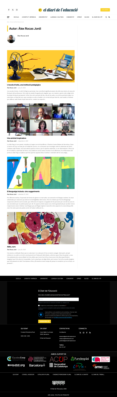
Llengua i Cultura (57, 17)
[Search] (109, 17)
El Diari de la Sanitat (81, 374)
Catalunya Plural (43, 374)
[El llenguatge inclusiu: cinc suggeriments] (41, 173)
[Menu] (8, 17)
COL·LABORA (105, 9)
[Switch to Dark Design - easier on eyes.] (106, 17)
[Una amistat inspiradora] (41, 119)
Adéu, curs (11, 247)
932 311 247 (62, 347)
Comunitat (70, 17)
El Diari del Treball (98, 374)
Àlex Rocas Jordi (23, 36)
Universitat (43, 17)
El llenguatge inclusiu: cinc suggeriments (23, 191)
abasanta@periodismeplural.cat (67, 336)
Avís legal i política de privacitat (58, 395)
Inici (8, 22)
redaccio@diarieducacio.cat (66, 338)
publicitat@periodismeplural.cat (67, 340)
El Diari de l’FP (97, 17)
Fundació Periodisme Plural (28, 332)
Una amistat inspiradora (16, 138)
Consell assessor (28, 374)
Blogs (87, 17)
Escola (16, 17)
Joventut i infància (29, 17)
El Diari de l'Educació (45, 338)
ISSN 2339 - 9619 (25, 336)
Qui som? (16, 374)
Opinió (79, 17)
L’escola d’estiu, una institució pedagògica (24, 85)
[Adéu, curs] (41, 228)
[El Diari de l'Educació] (58, 10)
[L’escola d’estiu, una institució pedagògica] (41, 66)
